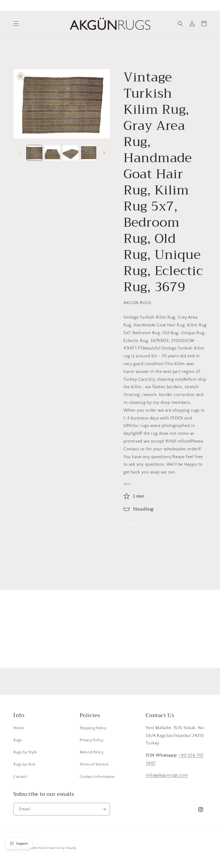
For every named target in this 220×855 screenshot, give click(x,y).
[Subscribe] (152, 648)
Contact (20, 777)
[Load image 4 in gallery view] (89, 153)
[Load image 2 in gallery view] (52, 153)
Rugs (17, 740)
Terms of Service (94, 764)
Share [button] (135, 524)
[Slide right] (104, 153)
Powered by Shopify (61, 848)
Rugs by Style (25, 752)
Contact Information (97, 777)
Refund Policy (92, 752)
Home (18, 728)
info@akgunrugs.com (167, 775)
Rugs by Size (24, 764)
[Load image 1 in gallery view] (34, 153)
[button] (16, 24)
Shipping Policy (93, 728)
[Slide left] (19, 153)
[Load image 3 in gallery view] (70, 153)
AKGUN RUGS (36, 848)
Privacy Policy (92, 740)
